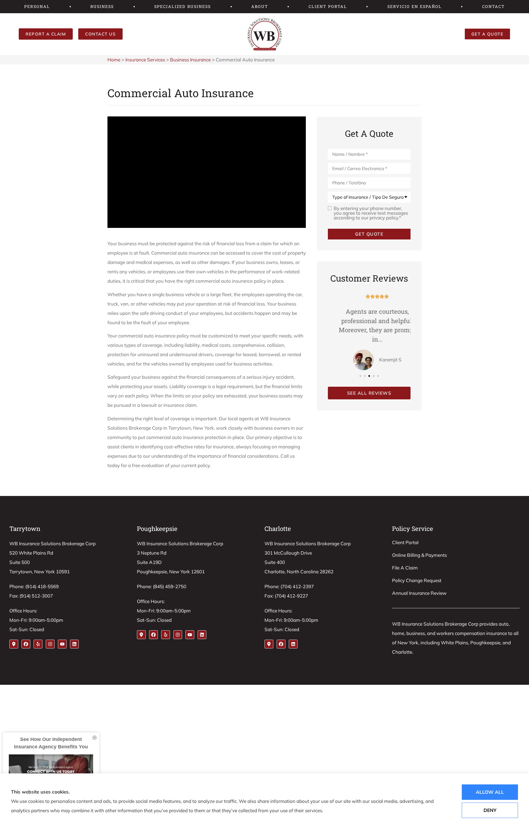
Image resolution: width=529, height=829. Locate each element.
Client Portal (328, 6)
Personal (37, 6)
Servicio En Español (414, 6)
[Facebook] (25, 644)
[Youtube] (62, 644)
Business (102, 6)
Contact (493, 6)
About (259, 6)
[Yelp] (38, 644)
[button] (360, 376)
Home (113, 59)
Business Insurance (190, 59)
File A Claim (405, 568)
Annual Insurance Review (419, 593)
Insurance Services (145, 59)
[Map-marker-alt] (13, 644)
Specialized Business (182, 6)
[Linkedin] (74, 644)
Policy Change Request (416, 580)
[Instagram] (50, 644)
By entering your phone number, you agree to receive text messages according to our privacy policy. (371, 213)
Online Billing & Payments (419, 555)
